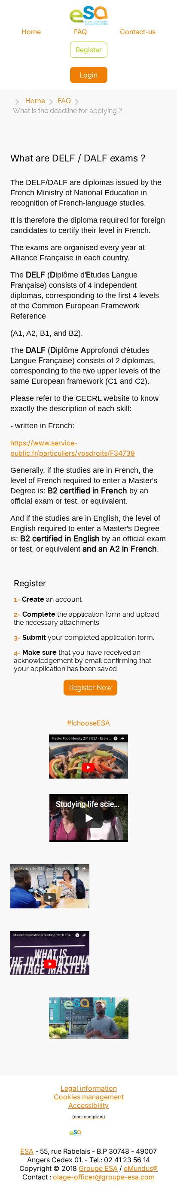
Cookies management (89, 1097)
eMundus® (141, 1168)
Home (31, 31)
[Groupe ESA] (88, 1133)
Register (89, 49)
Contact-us (138, 31)
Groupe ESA (98, 1168)
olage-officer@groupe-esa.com (104, 1177)
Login (88, 75)
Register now (90, 688)
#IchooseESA (88, 723)
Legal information (89, 1088)
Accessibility (88, 1110)
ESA (27, 1151)
